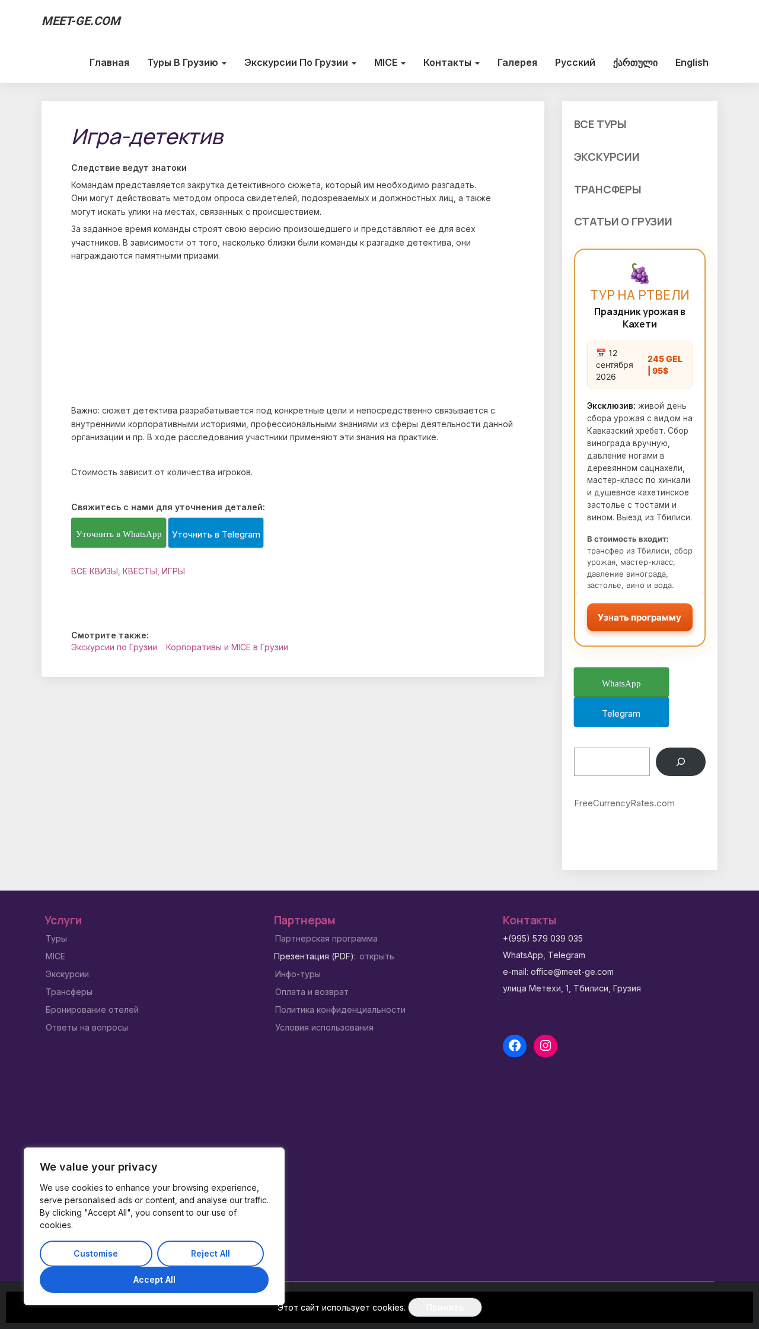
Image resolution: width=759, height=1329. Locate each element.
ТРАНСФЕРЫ (608, 189)
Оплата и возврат (312, 992)
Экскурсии (67, 974)
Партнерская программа (326, 938)
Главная (109, 62)
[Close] (261, 1157)
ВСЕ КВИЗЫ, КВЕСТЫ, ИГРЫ (128, 571)
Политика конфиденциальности (340, 1009)
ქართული (635, 62)
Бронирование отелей (92, 1009)
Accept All (154, 1279)
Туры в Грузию (184, 62)
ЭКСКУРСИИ (607, 157)
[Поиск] (681, 762)
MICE (387, 62)
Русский (575, 62)
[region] (154, 1226)
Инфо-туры (298, 974)
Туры (56, 938)
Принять (445, 1307)
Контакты (448, 62)
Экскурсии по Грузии (297, 62)
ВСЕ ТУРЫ (600, 124)
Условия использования (324, 1027)
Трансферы (69, 992)
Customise (96, 1253)
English (692, 62)
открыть (376, 956)
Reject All (210, 1253)
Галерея (517, 62)
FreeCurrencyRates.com (624, 803)
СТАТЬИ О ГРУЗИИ (623, 221)
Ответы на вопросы (87, 1027)
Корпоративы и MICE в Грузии (227, 647)
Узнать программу (639, 617)
